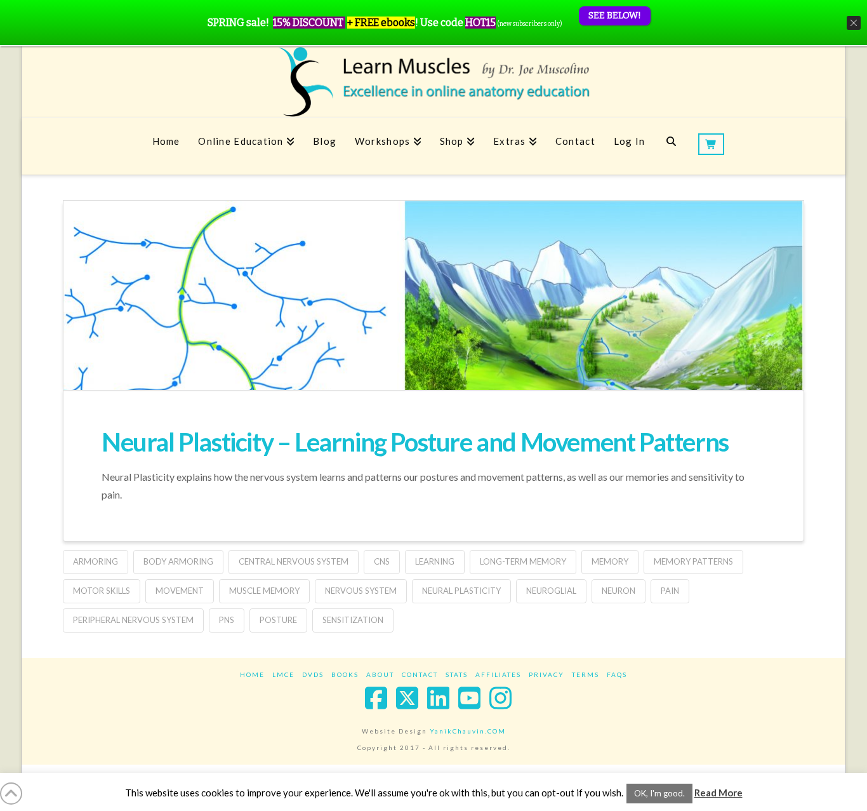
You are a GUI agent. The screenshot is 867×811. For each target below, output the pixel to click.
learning (434, 561)
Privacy (546, 674)
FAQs (617, 674)
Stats (457, 674)
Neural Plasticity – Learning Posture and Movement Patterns (415, 442)
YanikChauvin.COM (468, 731)
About (380, 674)
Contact (420, 674)
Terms (585, 674)
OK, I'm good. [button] (659, 793)
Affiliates (498, 674)
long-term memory (523, 561)
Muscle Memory (264, 591)
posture (278, 620)
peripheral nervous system (133, 620)
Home (252, 674)
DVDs (313, 674)
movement (180, 591)
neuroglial (551, 591)
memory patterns (693, 561)
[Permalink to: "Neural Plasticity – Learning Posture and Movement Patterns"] (433, 372)
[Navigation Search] (671, 146)
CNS (382, 561)
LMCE (283, 674)
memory (610, 561)
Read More (718, 792)
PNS (226, 620)
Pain (670, 591)
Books (345, 674)
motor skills (101, 591)
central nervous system (293, 561)
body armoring (178, 561)
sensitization (352, 620)
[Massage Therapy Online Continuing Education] (433, 81)
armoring (95, 561)
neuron (618, 591)
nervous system (361, 591)
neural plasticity (461, 591)
